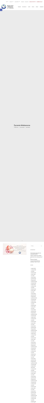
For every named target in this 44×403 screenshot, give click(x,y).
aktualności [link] (22, 127)
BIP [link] (6, 1)
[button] (41, 246)
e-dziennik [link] (10, 1)
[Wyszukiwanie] (36, 246)
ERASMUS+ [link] (19, 6)
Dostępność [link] (22, 1)
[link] (1, 10)
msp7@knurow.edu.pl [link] (39, 1)
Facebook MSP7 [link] (17, 1)
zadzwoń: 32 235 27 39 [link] (32, 1)
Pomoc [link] (37, 6)
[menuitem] (7, 1)
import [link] (29, 127)
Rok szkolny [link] (24, 6)
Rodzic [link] (33, 6)
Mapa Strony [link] (26, 1)
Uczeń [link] (29, 6)
